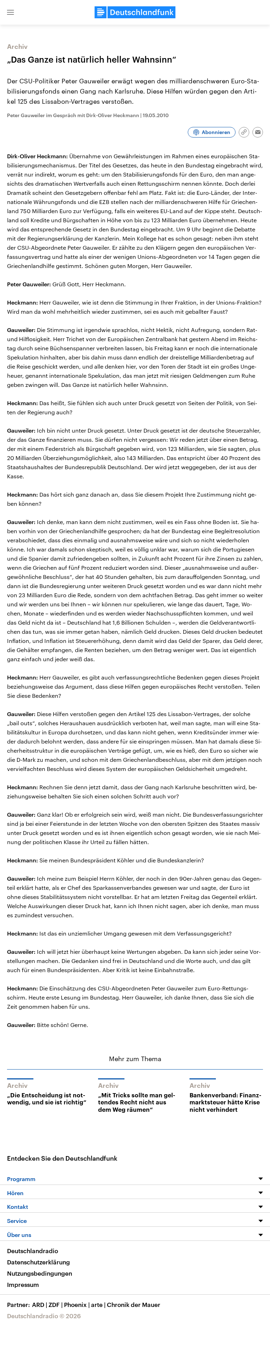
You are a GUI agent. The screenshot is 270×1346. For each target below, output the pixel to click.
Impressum (23, 1284)
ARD (39, 1304)
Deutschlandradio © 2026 (44, 1315)
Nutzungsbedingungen (39, 1273)
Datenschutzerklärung (38, 1261)
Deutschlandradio (32, 1250)
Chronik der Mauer (133, 1304)
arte (98, 1304)
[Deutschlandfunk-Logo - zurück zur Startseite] (135, 12)
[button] (10, 12)
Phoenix (77, 1304)
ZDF (56, 1304)
